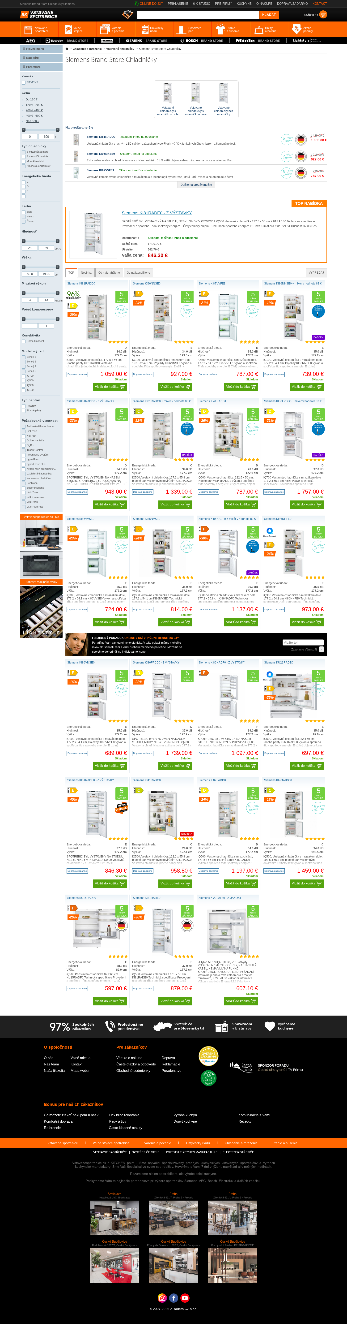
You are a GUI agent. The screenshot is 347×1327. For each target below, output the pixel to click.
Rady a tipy (117, 1121)
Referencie (52, 1128)
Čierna (30, 221)
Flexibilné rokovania (124, 1115)
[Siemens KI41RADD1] (228, 458)
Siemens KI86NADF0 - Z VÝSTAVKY (222, 662)
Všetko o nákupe (129, 1058)
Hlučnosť (29, 231)
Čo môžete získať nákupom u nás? (71, 1115)
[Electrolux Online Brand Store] (68, 40)
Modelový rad (33, 351)
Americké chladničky (39, 165)
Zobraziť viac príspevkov (41, 582)
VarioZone (32, 492)
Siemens (32, 82)
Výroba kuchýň (185, 1115)
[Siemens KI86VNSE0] (97, 719)
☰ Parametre (32, 67)
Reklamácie (171, 1064)
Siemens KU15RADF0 (81, 898)
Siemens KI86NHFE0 (278, 519)
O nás (48, 1058)
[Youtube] (185, 1305)
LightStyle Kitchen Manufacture (191, 1152)
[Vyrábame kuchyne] (280, 1027)
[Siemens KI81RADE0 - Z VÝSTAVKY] (93, 254)
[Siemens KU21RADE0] (293, 717)
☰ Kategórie (31, 58)
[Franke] (107, 40)
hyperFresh (33, 459)
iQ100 (30, 389)
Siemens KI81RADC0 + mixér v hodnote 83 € (162, 401)
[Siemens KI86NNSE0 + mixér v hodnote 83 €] (294, 340)
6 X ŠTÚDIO (201, 3)
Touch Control (35, 449)
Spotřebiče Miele (145, 1152)
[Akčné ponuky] (128, 15)
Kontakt (76, 1064)
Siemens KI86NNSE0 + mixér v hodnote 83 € (293, 283)
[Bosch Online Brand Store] (201, 40)
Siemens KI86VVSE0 (80, 519)
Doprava (168, 1058)
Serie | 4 (31, 366)
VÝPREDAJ (316, 272)
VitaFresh (32, 501)
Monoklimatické (35, 161)
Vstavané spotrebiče (62, 1143)
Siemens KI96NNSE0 (101, 153)
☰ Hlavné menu (33, 49)
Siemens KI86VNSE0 (81, 662)
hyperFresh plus (36, 464)
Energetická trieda (36, 176)
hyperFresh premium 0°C (41, 468)
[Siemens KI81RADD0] (76, 144)
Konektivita (31, 335)
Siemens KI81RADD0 (101, 136)
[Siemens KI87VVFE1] (76, 178)
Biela (29, 211)
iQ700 (30, 375)
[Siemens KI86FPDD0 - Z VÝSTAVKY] (162, 719)
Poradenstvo (171, 1070)
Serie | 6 (31, 361)
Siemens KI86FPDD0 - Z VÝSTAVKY (156, 662)
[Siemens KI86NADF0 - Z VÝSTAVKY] (228, 719)
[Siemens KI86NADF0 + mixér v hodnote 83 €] (228, 575)
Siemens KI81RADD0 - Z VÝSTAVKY (90, 401)
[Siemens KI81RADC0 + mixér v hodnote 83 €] (162, 458)
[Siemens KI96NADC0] (293, 837)
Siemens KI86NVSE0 (146, 519)
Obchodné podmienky (133, 1070)
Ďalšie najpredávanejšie (196, 184)
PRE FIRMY (223, 3)
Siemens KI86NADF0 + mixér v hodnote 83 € (227, 519)
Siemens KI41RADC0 (147, 780)
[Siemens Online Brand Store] (147, 40)
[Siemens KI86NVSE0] (162, 575)
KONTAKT (320, 3)
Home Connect (35, 341)
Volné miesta (80, 1058)
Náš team (51, 1064)
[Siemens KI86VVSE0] (97, 575)
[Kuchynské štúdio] (233, 1027)
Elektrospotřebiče (238, 1152)
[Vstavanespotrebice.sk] (173, 1305)
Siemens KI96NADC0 (278, 780)
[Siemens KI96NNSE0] (76, 161)
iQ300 (30, 385)
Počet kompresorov (37, 309)
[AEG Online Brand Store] (30, 40)
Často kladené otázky (125, 1128)
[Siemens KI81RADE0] (162, 954)
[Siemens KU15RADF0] (96, 946)
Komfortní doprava (58, 1121)
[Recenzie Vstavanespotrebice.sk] (209, 1056)
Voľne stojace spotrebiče (111, 1143)
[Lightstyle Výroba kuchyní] (307, 40)
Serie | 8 (31, 356)
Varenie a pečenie (157, 1143)
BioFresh (32, 431)
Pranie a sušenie (284, 1143)
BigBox (31, 445)
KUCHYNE (244, 3)
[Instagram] (162, 1305)
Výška (26, 257)
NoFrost (31, 435)
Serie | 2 (31, 371)
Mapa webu (80, 1070)
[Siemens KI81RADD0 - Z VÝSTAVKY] (96, 458)
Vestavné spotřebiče (110, 1152)
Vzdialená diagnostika (39, 473)
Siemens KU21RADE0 (278, 662)
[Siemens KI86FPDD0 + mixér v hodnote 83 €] (294, 458)
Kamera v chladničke (39, 478)
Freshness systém (37, 454)
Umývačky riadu (198, 1143)
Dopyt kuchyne (185, 1121)
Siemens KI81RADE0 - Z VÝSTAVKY (157, 213)
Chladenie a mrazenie (87, 49)
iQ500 (30, 380)
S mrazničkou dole (37, 156)
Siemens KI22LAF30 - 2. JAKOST (220, 898)
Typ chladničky (34, 146)
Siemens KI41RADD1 (212, 401)
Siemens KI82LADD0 (212, 780)
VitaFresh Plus (35, 506)
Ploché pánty (34, 410)
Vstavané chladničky (120, 49)
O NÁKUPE (264, 3)
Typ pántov (31, 400)
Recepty (244, 1121)
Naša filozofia (54, 1070)
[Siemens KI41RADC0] (162, 837)
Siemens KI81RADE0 (147, 898)
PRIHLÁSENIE (178, 3)
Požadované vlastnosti (40, 420)
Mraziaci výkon (34, 283)
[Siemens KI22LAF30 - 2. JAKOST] (228, 954)
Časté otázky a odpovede (136, 1064)
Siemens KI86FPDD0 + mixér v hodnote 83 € (293, 401)
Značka (28, 76)
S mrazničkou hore (37, 151)
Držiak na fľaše (35, 440)
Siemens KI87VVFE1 (100, 170)
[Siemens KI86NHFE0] (294, 575)
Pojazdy (31, 405)
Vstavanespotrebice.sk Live (41, 517)
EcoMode (32, 483)
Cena (26, 93)
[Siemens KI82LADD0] (228, 837)
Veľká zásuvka (35, 497)
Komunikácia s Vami (254, 1115)
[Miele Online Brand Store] (258, 40)
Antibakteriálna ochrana (40, 426)
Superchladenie (35, 487)
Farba (26, 206)
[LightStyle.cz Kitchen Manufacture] (41, 612)
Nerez (30, 216)
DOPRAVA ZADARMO (292, 3)
